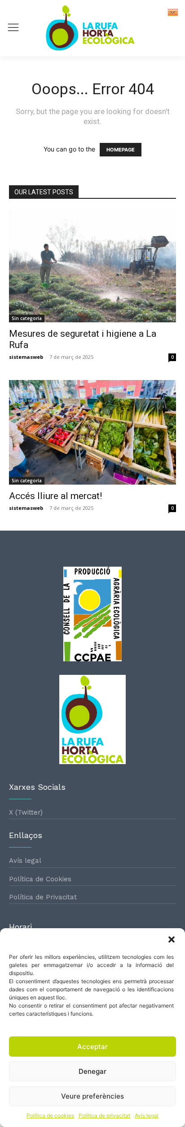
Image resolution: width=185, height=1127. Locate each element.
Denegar (92, 1071)
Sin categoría (27, 318)
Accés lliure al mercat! (55, 495)
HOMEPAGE (120, 150)
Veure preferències (92, 1096)
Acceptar (92, 1046)
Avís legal (147, 1115)
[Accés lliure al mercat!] (92, 432)
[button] (171, 939)
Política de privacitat (104, 1115)
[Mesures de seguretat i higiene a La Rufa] (92, 266)
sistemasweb (26, 356)
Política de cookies (50, 1115)
